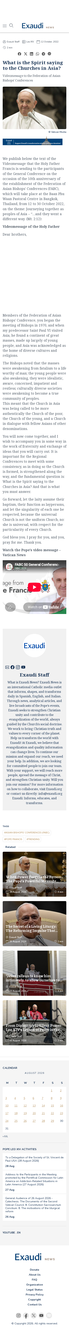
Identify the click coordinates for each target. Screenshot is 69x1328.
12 (25, 1105)
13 (34, 1105)
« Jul (5, 1136)
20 (34, 1113)
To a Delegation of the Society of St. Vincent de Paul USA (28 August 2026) (34, 1159)
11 (15, 1105)
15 (52, 1105)
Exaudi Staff (13, 41)
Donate (34, 1270)
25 (15, 1121)
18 (15, 1113)
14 (43, 1105)
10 (6, 1105)
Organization (34, 1284)
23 (61, 1113)
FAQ (34, 1280)
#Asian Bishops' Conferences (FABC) (26, 832)
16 (61, 1105)
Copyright (34, 1299)
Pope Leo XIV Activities (19, 1149)
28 (43, 1121)
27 (34, 1121)
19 (25, 1113)
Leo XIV (30, 41)
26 (25, 1121)
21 (43, 1113)
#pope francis (13, 839)
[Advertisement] (34, 9)
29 (52, 1121)
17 (6, 1113)
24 (6, 1121)
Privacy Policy (35, 1294)
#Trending (33, 839)
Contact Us (35, 1304)
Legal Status (34, 1289)
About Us (34, 1275)
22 (52, 1113)
